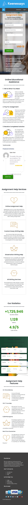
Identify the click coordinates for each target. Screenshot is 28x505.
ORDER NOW (9, 50)
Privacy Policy (10, 482)
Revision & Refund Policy (12, 483)
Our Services (9, 472)
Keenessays (8, 499)
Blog (8, 474)
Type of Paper (8, 28)
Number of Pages (9, 33)
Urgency (7, 40)
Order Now (18, 9)
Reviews (8, 473)
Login (24, 9)
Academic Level (8, 23)
